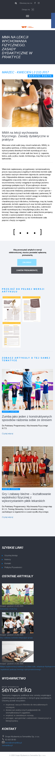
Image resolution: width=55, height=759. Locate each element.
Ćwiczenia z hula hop (8, 609)
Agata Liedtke (10, 411)
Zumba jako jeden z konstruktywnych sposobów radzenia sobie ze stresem (27, 418)
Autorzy (7, 559)
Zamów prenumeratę (26, 270)
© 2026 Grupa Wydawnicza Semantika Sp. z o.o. (27, 755)
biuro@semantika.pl (13, 743)
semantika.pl (7, 745)
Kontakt (7, 563)
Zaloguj (27, 262)
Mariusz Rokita (40, 76)
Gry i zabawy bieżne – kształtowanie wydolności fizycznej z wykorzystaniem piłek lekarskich (26, 497)
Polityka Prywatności (13, 567)
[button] (28, 9)
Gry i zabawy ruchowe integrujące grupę (16, 638)
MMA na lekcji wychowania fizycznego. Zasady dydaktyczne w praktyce (25, 136)
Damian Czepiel (11, 489)
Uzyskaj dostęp (11, 555)
